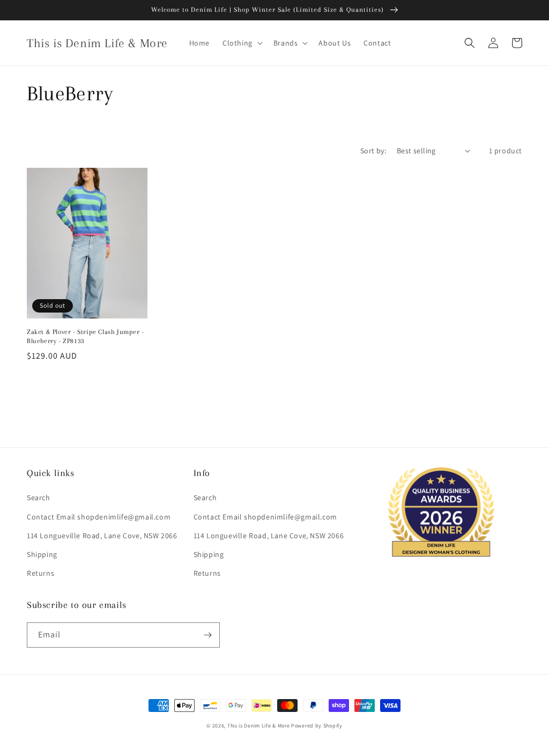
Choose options (87, 383)
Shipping (42, 554)
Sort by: (373, 150)
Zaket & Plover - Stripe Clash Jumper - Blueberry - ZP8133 (85, 336)
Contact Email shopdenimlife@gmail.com (98, 517)
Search (38, 497)
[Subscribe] (207, 635)
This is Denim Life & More (258, 725)
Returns (40, 573)
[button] (241, 43)
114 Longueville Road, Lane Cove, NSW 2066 (102, 535)
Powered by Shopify (317, 725)
